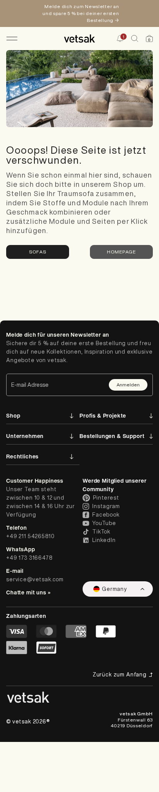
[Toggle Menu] (11, 38)
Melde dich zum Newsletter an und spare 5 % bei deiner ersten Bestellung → (80, 13)
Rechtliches (22, 456)
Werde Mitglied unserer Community (114, 485)
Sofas (37, 251)
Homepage (121, 251)
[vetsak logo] (79, 38)
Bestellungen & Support (112, 436)
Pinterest (106, 497)
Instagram (106, 506)
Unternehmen (25, 436)
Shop (13, 415)
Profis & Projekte (103, 415)
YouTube (104, 523)
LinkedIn (104, 540)
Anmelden (128, 384)
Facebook (106, 514)
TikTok (101, 531)
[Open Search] (134, 38)
